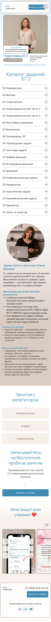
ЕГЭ (5, 587)
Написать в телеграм (37, 7)
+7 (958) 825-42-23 (36, 588)
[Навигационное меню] (45, 6)
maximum (10, 8)
